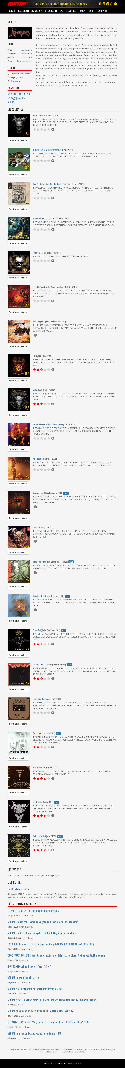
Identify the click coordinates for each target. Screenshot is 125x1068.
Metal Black (37, 390)
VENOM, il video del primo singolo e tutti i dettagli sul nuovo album (42, 933)
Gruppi (12, 10)
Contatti (102, 10)
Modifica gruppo (20, 94)
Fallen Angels (38, 321)
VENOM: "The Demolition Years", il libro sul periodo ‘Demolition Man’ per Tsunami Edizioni (52, 1000)
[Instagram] (115, 4)
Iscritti (92, 10)
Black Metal (37, 801)
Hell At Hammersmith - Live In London (48, 424)
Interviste (33, 10)
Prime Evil (37, 630)
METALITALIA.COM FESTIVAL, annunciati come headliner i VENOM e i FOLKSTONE (48, 1022)
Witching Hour (38, 458)
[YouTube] (104, 4)
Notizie (42, 10)
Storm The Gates (39, 218)
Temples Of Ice (39, 595)
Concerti (52, 10)
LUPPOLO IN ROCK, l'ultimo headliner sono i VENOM (33, 911)
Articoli (72, 10)
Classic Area (26, 50)
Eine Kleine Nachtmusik (42, 698)
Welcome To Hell (39, 836)
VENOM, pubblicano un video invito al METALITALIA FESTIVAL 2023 (41, 1011)
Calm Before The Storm (42, 664)
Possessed (37, 733)
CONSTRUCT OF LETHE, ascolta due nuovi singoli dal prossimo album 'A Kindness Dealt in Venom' (56, 955)
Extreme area (51, 4)
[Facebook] (100, 4)
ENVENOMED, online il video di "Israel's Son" (29, 966)
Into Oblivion (38, 115)
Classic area (39, 4)
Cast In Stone (38, 527)
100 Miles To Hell (39, 252)
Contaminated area (67, 4)
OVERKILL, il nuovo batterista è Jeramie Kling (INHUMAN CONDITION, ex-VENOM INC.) (51, 944)
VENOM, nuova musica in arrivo (23, 978)
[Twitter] (107, 4)
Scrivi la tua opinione (18, 140)
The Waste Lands (39, 561)
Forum (82, 10)
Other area (82, 4)
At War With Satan (40, 767)
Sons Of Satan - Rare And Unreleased (47, 184)
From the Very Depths (41, 287)
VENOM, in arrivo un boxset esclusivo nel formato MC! (35, 1033)
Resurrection (38, 492)
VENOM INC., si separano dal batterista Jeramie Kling (35, 989)
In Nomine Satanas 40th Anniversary (47, 149)
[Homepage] (17, 4)
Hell (34, 355)
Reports (62, 10)
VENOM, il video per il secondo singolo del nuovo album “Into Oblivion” (43, 922)
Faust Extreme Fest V (18, 889)
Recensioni (22, 10)
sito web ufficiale (24, 61)
